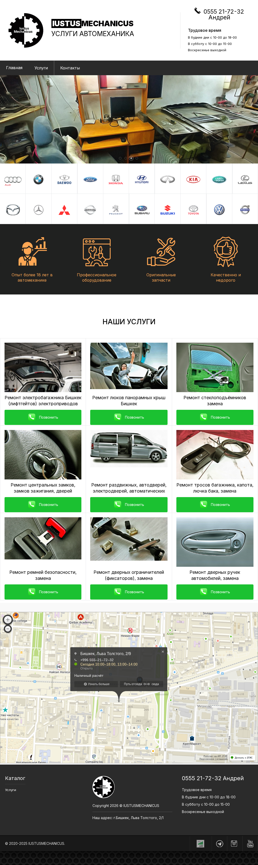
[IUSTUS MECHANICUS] (29, 30)
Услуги (41, 67)
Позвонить (48, 417)
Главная (14, 67)
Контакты (70, 67)
